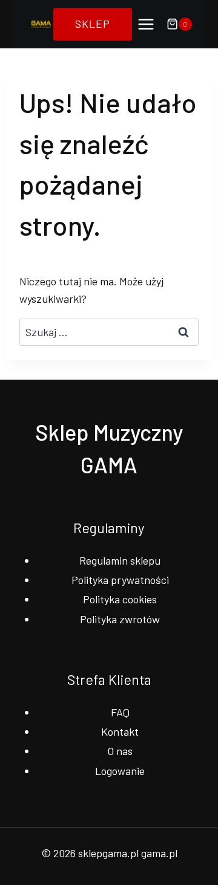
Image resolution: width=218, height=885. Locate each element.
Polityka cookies (120, 599)
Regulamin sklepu (119, 560)
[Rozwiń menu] (146, 23)
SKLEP (92, 23)
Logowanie (120, 770)
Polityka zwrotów (120, 619)
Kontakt (120, 731)
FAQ (120, 712)
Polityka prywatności (120, 579)
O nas (120, 750)
